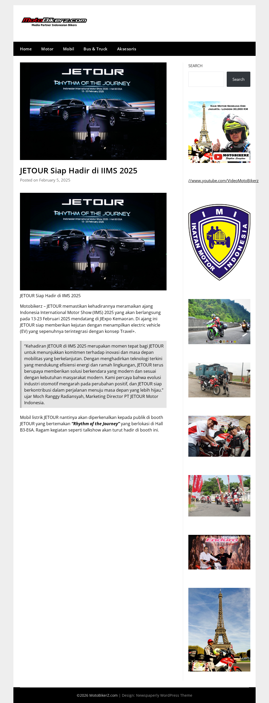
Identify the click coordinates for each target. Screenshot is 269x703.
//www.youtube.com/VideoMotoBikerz (223, 180)
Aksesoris (126, 48)
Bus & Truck (96, 48)
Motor (47, 48)
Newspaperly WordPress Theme (164, 695)
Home (26, 48)
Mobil (68, 48)
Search (195, 65)
